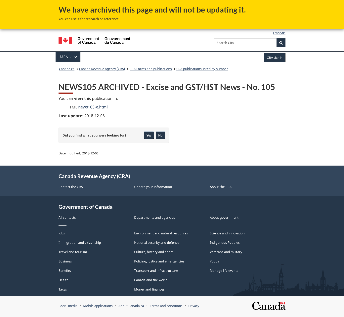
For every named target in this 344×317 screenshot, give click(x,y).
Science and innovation (227, 233)
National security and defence (156, 242)
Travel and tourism (73, 252)
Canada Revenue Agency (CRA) (102, 69)
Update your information (153, 187)
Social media (68, 306)
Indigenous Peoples (225, 242)
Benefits (65, 270)
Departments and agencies (154, 217)
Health (63, 280)
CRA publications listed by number (202, 69)
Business (65, 261)
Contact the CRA (71, 187)
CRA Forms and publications (151, 69)
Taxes (63, 289)
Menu (66, 56)
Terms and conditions (166, 306)
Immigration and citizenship (80, 242)
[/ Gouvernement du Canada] (94, 41)
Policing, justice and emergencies (159, 261)
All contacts (67, 217)
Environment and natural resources (161, 233)
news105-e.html (93, 107)
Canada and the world (150, 280)
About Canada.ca (131, 306)
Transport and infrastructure (156, 270)
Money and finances (149, 289)
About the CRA (221, 187)
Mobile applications (98, 306)
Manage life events (224, 270)
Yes (149, 135)
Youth (214, 261)
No (160, 135)
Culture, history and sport (153, 252)
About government (224, 217)
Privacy (193, 306)
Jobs (62, 233)
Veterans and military (226, 252)
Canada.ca (66, 69)
